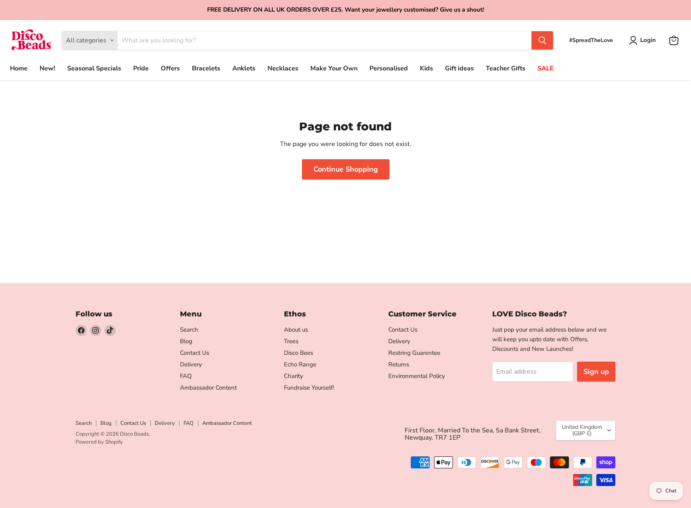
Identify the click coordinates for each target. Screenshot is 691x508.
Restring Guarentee (414, 353)
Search (189, 330)
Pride (141, 68)
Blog (186, 341)
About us (296, 330)
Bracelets (206, 68)
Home (19, 68)
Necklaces (283, 68)
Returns (398, 364)
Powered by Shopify (99, 442)
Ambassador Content (208, 388)
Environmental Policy (416, 376)
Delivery (191, 364)
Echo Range (300, 364)
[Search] (542, 40)
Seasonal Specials (94, 68)
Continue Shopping (346, 169)
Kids (426, 68)
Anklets (244, 68)
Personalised (388, 68)
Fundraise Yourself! (309, 388)
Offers (170, 68)
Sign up (596, 371)
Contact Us (194, 353)
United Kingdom (582, 430)
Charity (293, 376)
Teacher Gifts (505, 68)
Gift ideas (459, 68)
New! (47, 68)
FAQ (186, 376)
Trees (291, 341)
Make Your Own (333, 68)
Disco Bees (298, 353)
